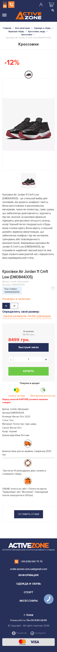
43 (14, 306)
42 (6, 306)
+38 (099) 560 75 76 (31, 561)
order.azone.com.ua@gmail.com (28, 569)
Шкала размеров (27, 316)
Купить (28, 371)
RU (4, 6)
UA (4, 3)
